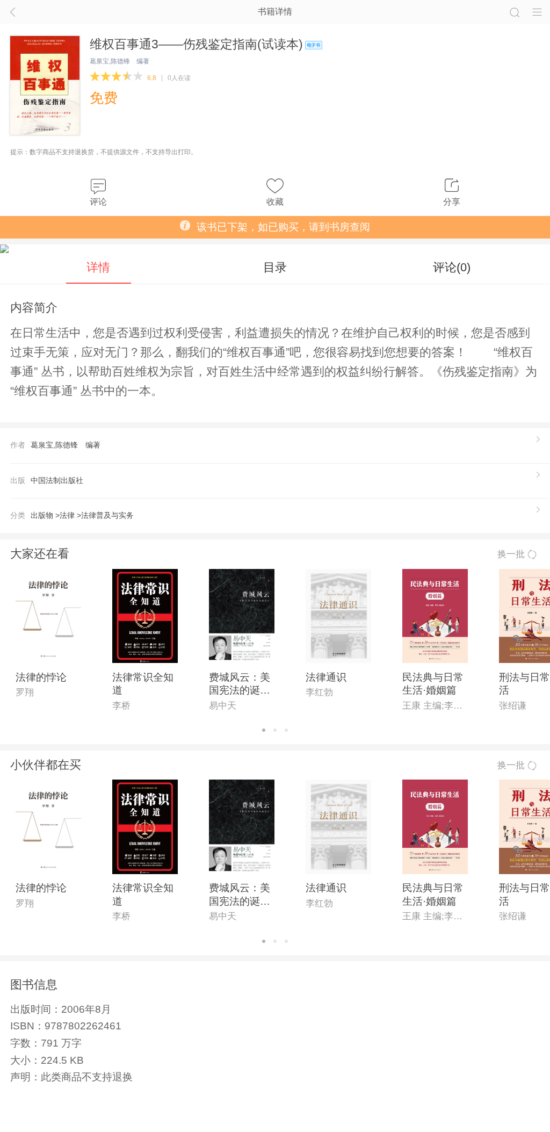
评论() (452, 267)
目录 (275, 267)
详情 (98, 267)
